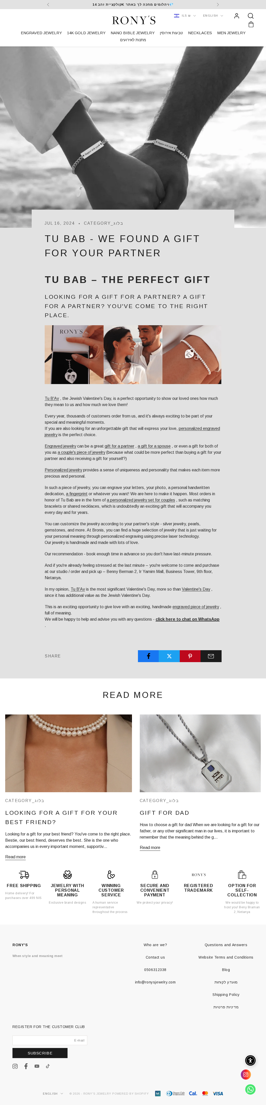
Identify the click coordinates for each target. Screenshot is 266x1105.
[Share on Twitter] (169, 656)
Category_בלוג (103, 223)
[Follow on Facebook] (26, 1066)
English (210, 15)
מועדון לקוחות (226, 982)
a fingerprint (77, 494)
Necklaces (200, 33)
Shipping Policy (226, 995)
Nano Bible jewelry (133, 33)
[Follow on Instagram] (15, 1066)
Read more (15, 857)
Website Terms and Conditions (226, 957)
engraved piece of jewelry (195, 607)
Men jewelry (231, 33)
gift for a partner (119, 446)
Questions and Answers (226, 945)
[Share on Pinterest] (190, 656)
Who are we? (155, 945)
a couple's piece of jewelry (81, 452)
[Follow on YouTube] (36, 1066)
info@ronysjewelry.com (155, 982)
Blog (226, 970)
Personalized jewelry (63, 470)
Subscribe (40, 1053)
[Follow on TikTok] (47, 1066)
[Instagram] (248, 1076)
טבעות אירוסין (171, 33)
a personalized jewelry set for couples (141, 500)
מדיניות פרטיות (226, 1007)
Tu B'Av (52, 398)
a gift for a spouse (154, 446)
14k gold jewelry (86, 33)
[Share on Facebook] (148, 656)
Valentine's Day (196, 589)
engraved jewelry (41, 33)
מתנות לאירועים (133, 40)
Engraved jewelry (60, 446)
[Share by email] (211, 656)
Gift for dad (165, 813)
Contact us (155, 957)
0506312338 (155, 970)
